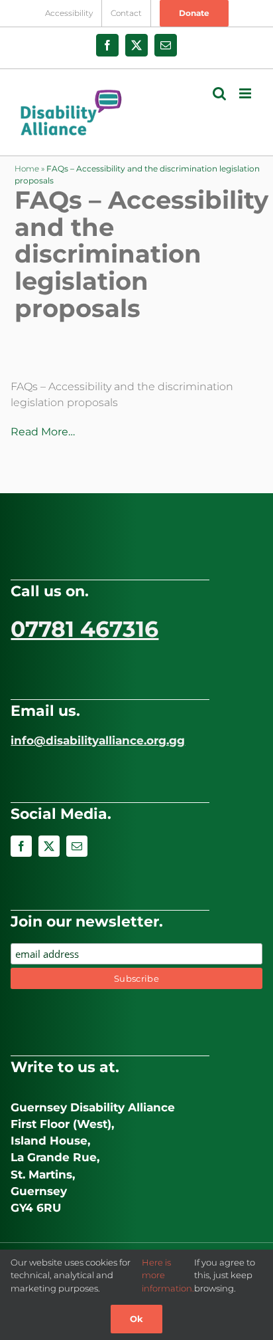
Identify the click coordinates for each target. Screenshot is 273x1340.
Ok (136, 1318)
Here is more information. (168, 1275)
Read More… (43, 431)
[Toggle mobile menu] (246, 93)
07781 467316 (84, 628)
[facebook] (21, 846)
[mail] (76, 846)
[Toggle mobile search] (219, 93)
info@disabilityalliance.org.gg (98, 740)
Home (27, 168)
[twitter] (49, 846)
